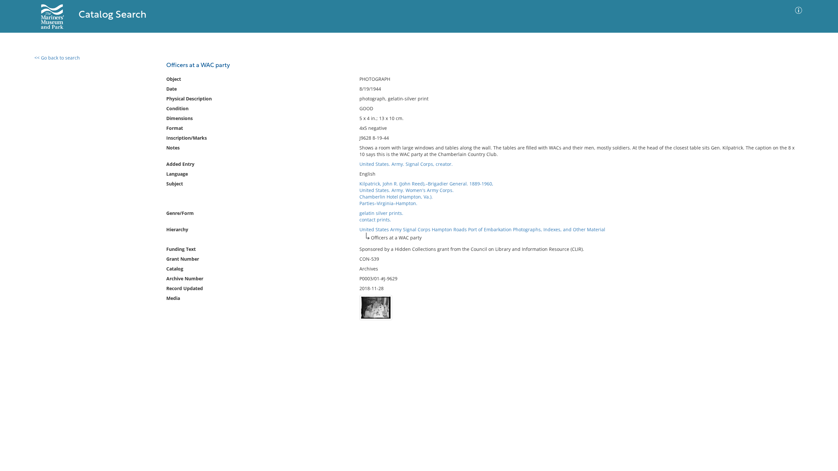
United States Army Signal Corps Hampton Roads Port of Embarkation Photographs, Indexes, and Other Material (482, 229)
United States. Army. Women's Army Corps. (406, 190)
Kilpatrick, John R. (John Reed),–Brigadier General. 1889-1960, (426, 184)
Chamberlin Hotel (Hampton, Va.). (396, 197)
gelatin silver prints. (381, 213)
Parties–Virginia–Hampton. (388, 203)
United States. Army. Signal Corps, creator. (406, 164)
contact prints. (375, 220)
